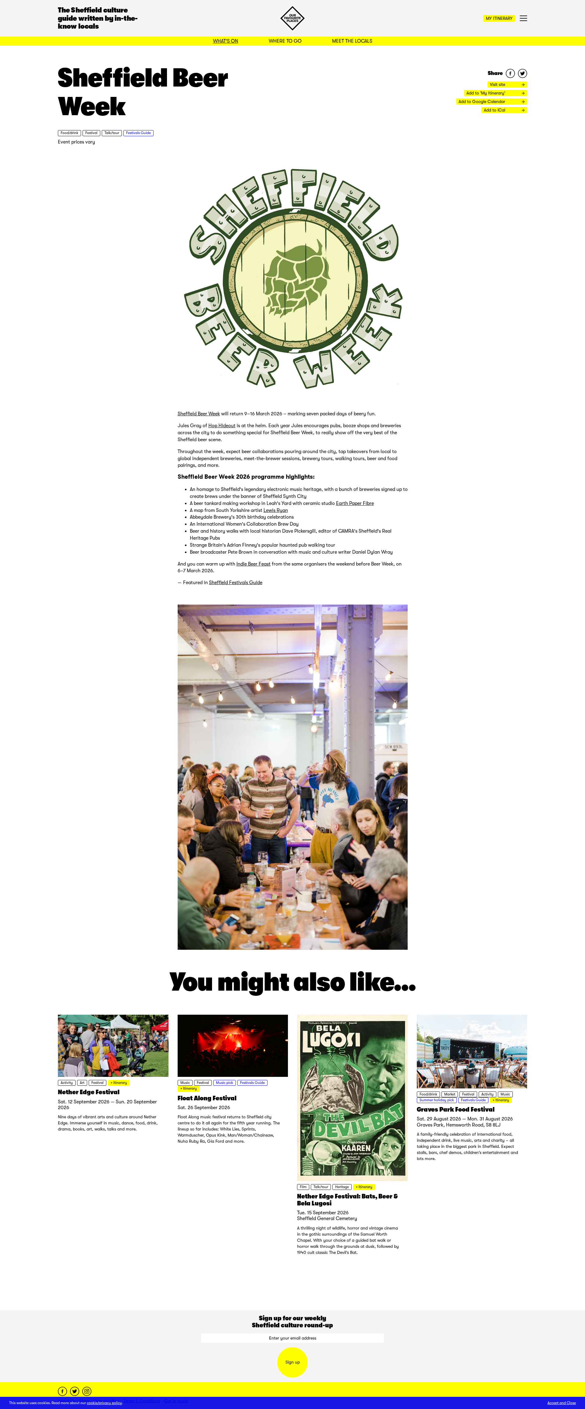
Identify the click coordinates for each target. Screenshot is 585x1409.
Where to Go (285, 41)
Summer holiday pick (437, 1100)
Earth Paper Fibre (355, 503)
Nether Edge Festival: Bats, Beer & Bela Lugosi (347, 1200)
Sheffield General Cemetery (327, 1218)
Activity (67, 1083)
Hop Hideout (222, 425)
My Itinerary (499, 18)
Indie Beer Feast (253, 564)
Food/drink (69, 133)
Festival (91, 133)
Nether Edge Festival (88, 1092)
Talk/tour (112, 133)
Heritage (342, 1187)
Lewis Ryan (276, 510)
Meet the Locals (352, 41)
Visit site (498, 84)
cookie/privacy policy (104, 1403)
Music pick (224, 1083)
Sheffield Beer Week (199, 414)
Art (82, 1083)
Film (303, 1187)
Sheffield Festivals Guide (235, 582)
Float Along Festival (207, 1098)
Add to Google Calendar (482, 101)
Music (185, 1083)
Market (449, 1094)
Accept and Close (562, 1403)
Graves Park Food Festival (456, 1109)
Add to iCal (495, 110)
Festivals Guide (138, 133)
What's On (225, 41)
